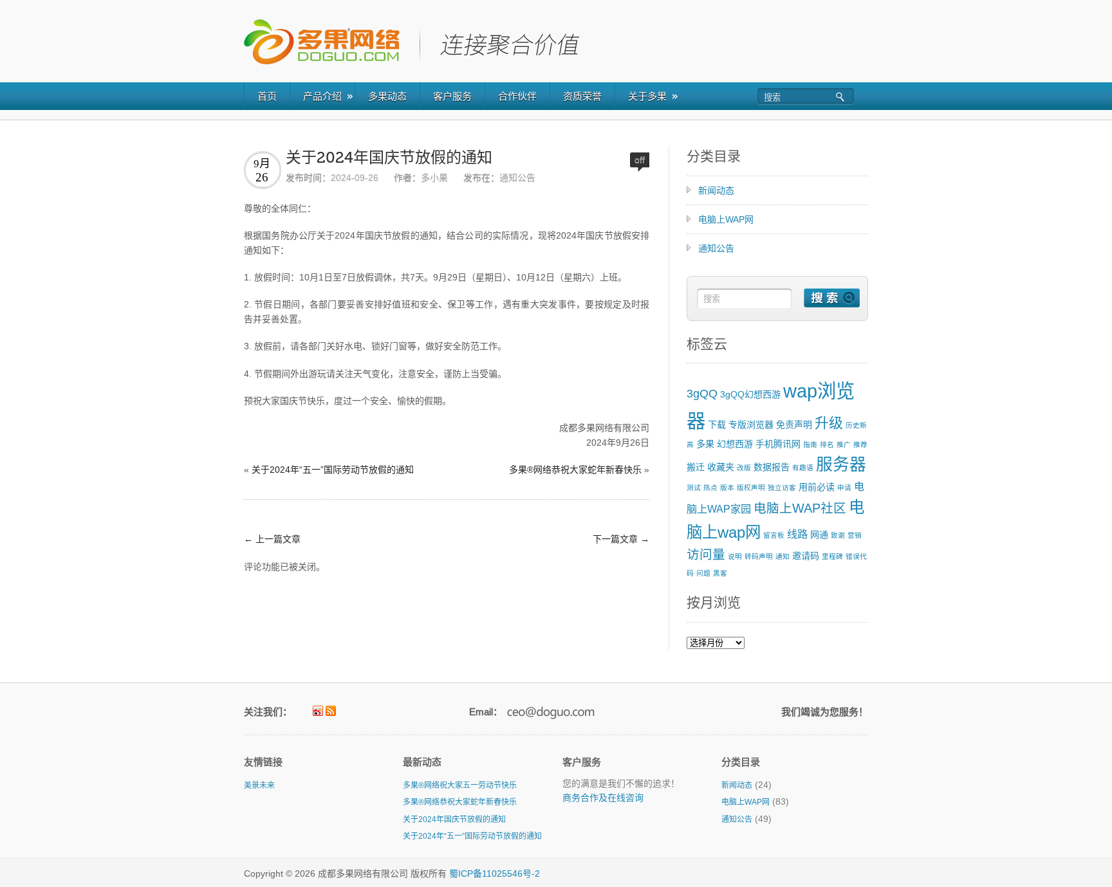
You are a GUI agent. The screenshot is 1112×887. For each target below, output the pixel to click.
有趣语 (802, 467)
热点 (710, 487)
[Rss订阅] (331, 711)
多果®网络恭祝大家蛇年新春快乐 (575, 469)
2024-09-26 (354, 177)
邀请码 (805, 556)
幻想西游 (735, 444)
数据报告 (772, 467)
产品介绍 (322, 96)
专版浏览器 (751, 424)
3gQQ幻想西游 (750, 394)
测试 (694, 487)
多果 (705, 444)
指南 (810, 444)
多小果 (434, 177)
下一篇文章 (621, 539)
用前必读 (817, 487)
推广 (844, 444)
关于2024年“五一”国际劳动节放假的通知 (333, 469)
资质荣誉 (582, 96)
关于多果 (647, 96)
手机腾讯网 (778, 444)
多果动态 (387, 96)
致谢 (838, 535)
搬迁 (696, 467)
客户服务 (452, 96)
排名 (827, 444)
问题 (703, 573)
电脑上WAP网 (726, 219)
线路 (797, 534)
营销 (855, 535)
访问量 (706, 554)
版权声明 (751, 487)
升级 (829, 423)
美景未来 (259, 785)
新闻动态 (716, 190)
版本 (727, 487)
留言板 (773, 535)
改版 (744, 467)
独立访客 (782, 487)
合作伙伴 (517, 96)
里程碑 (832, 556)
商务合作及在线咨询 (603, 797)
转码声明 (759, 556)
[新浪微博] (318, 711)
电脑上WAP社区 (800, 508)
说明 (735, 556)
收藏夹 (720, 467)
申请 (844, 487)
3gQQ (702, 393)
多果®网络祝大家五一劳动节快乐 (460, 785)
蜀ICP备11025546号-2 (494, 873)
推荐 (860, 444)
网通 (819, 534)
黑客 (720, 573)
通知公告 (517, 177)
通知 (782, 556)
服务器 (841, 464)
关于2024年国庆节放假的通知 (389, 158)
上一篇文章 (272, 539)
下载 (717, 424)
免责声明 (794, 424)
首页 (267, 96)
